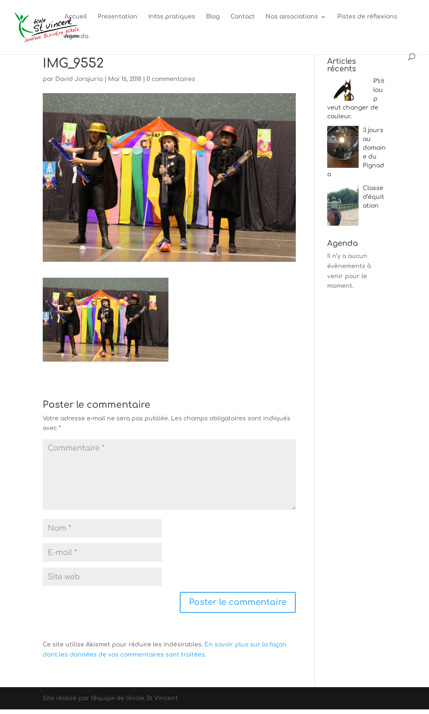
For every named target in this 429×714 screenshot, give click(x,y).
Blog (213, 17)
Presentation (117, 17)
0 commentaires (171, 79)
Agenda (76, 36)
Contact (242, 17)
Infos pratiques (171, 17)
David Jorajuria (79, 79)
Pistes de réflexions (367, 17)
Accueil (76, 17)
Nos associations (292, 17)
